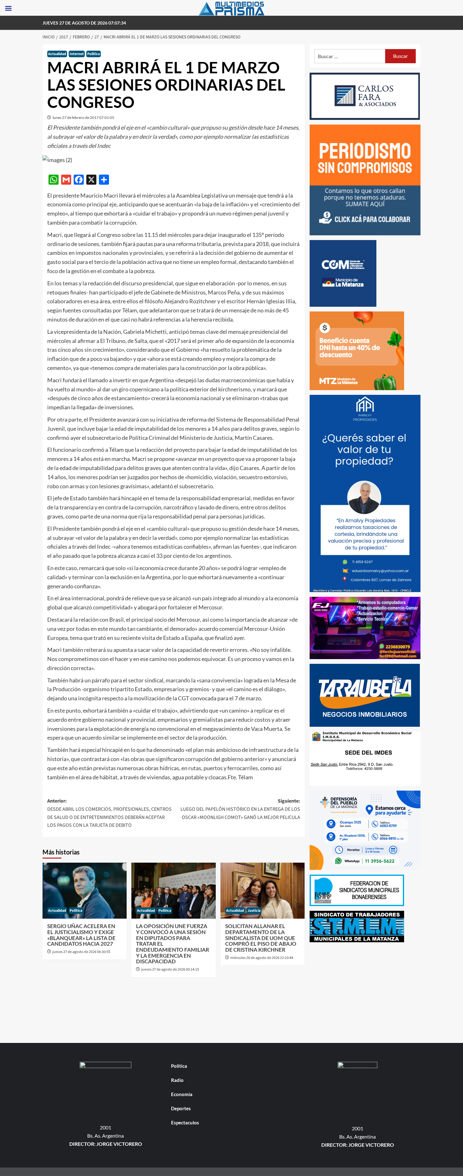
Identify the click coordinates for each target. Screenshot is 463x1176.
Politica (93, 54)
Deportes (181, 1108)
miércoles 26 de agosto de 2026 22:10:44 (261, 957)
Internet (77, 54)
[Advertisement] (365, 991)
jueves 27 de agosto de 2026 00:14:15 (170, 969)
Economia (181, 1094)
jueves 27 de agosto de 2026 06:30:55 (81, 952)
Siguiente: (240, 809)
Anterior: (109, 813)
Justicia (254, 910)
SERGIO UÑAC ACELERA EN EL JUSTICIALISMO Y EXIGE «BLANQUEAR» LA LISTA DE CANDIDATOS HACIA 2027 (81, 935)
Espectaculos (185, 1122)
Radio (177, 1080)
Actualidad (57, 54)
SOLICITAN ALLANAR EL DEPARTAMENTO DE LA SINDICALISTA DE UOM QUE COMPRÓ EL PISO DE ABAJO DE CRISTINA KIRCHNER (260, 938)
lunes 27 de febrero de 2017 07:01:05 (83, 117)
